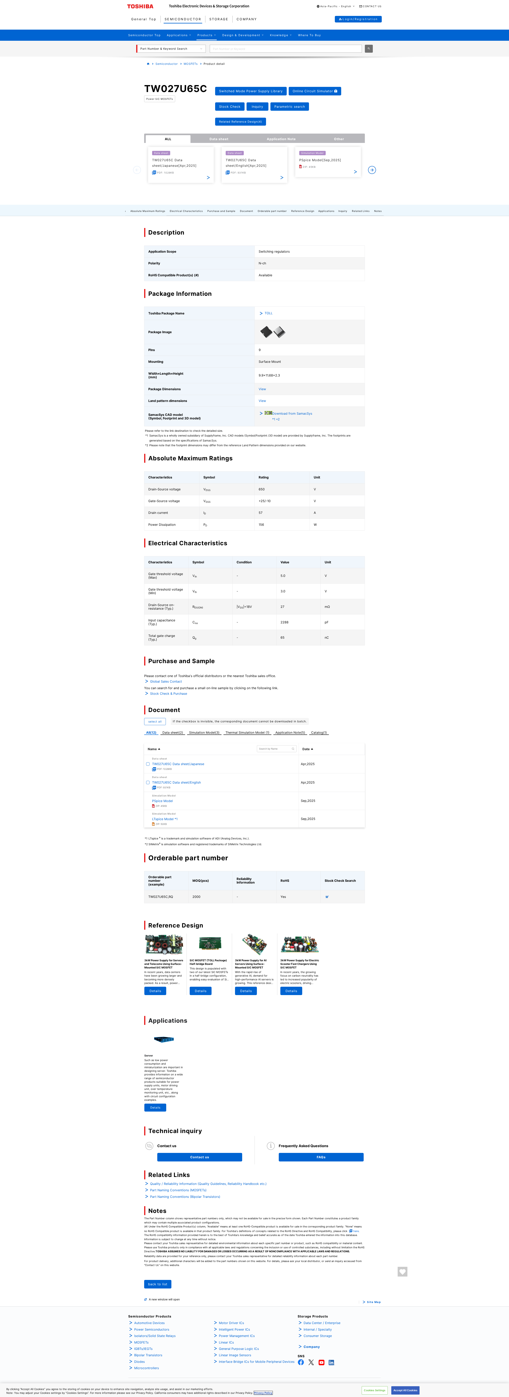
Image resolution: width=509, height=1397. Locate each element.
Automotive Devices (149, 1323)
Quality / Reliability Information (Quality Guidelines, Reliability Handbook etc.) (208, 1184)
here (356, 1231)
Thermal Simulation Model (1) (247, 732)
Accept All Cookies (405, 1390)
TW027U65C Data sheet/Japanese (178, 764)
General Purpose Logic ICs (239, 1349)
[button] (336, 6)
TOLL (269, 313)
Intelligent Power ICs (234, 1329)
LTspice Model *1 (165, 819)
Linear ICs (226, 1342)
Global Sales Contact (166, 681)
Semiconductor (166, 63)
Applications (326, 211)
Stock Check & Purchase (168, 694)
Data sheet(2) (172, 732)
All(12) (151, 732)
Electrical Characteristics (186, 211)
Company (312, 1347)
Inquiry (342, 211)
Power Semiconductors (151, 1329)
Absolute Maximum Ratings (147, 211)
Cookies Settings (374, 1390)
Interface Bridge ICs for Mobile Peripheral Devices (256, 1362)
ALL (168, 139)
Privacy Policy (263, 1392)
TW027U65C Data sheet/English (176, 782)
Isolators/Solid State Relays (155, 1336)
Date (306, 749)
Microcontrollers (146, 1368)
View (262, 389)
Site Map (374, 1302)
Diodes (139, 1362)
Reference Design (302, 211)
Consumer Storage (318, 1336)
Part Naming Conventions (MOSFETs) (178, 1190)
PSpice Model (162, 801)
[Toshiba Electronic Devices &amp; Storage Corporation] (209, 6)
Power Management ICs (237, 1336)
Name (152, 749)
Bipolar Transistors (148, 1355)
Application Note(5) (290, 732)
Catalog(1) (319, 732)
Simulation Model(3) (204, 732)
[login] (402, 1272)
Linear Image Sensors (235, 1355)
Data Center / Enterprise (322, 1323)
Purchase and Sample (221, 211)
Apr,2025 (308, 764)
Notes (378, 211)
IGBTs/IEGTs (143, 1349)
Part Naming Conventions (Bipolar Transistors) (185, 1197)
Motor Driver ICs (231, 1323)
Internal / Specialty (318, 1329)
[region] (254, 1390)
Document (246, 211)
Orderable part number (272, 211)
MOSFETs (191, 63)
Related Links (361, 211)
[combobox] (286, 49)
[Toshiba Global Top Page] (148, 6)
